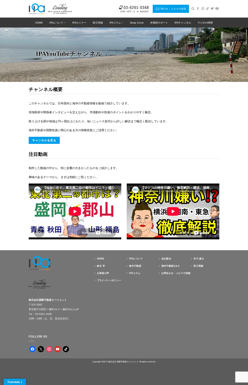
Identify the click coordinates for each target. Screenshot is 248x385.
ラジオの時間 (205, 22)
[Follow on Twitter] (212, 8)
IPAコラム (115, 22)
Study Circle (137, 22)
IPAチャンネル (182, 22)
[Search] (193, 8)
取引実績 (98, 22)
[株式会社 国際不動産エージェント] (50, 8)
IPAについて (56, 22)
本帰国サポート (159, 22)
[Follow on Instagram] (202, 8)
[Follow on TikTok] (207, 8)
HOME (39, 22)
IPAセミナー (79, 22)
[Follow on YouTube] (217, 8)
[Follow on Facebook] (197, 8)
